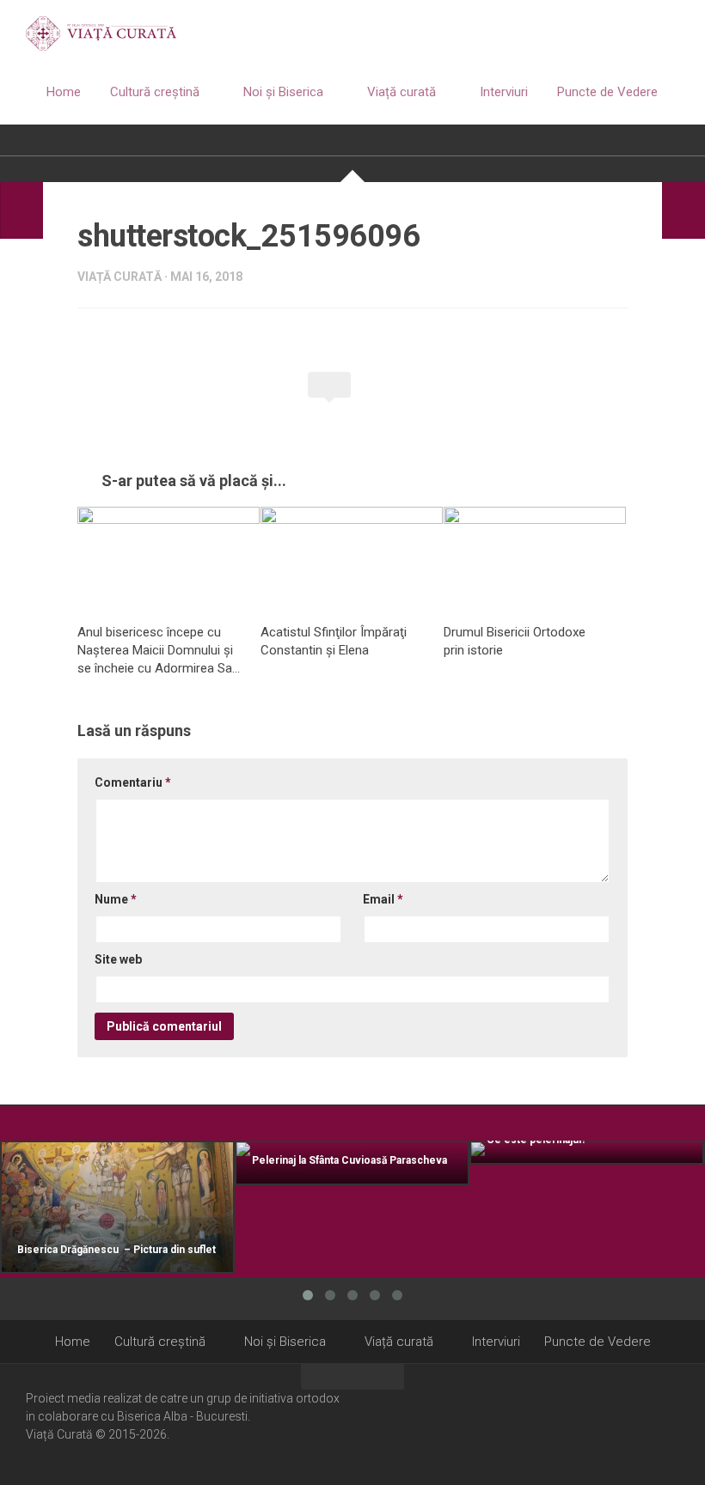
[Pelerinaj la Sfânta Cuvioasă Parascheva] (352, 1163)
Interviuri (504, 92)
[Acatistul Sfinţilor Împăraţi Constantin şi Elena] (352, 558)
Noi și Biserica (283, 92)
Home (63, 92)
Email (383, 899)
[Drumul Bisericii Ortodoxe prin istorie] (535, 558)
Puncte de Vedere (607, 92)
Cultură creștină (154, 92)
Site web (118, 959)
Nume (116, 899)
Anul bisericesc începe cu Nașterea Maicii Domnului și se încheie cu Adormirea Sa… (158, 650)
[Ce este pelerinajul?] (586, 1152)
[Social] (645, 1423)
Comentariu (133, 782)
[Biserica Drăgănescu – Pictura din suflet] (117, 1207)
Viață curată (401, 92)
